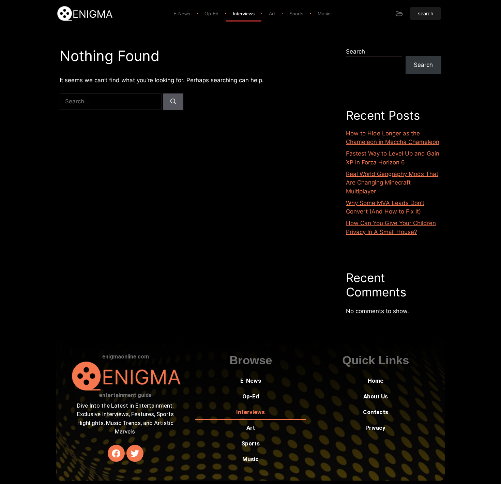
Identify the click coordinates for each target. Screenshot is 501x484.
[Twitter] (134, 453)
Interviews (244, 13)
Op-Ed (211, 13)
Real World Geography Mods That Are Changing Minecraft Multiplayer (392, 183)
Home (375, 380)
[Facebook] (116, 453)
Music (324, 13)
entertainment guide (125, 395)
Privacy (375, 427)
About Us (375, 396)
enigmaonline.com (125, 356)
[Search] (173, 101)
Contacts (375, 412)
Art (272, 13)
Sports (296, 13)
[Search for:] (111, 101)
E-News (181, 13)
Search (355, 51)
